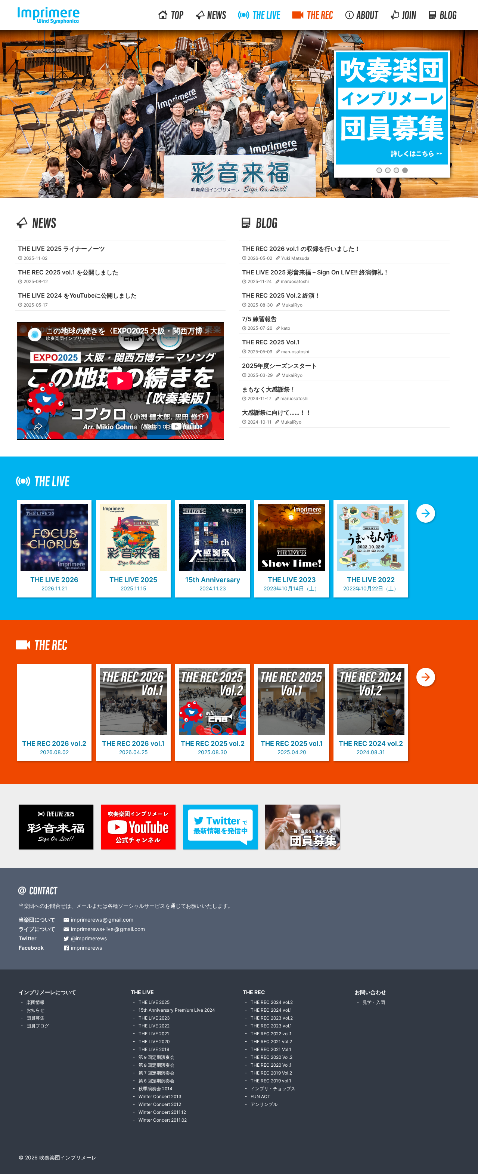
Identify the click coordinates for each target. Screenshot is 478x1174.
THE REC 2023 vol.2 (272, 1018)
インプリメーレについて (47, 992)
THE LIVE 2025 (154, 1002)
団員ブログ (38, 1026)
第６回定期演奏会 (156, 1081)
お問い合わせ (370, 992)
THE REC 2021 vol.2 (271, 1041)
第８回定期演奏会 (156, 1065)
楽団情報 (35, 1002)
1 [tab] (379, 170)
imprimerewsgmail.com (102, 920)
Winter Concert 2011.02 (163, 1120)
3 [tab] (396, 170)
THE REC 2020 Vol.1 (271, 1065)
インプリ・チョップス (273, 1088)
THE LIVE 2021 (154, 1033)
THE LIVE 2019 (154, 1049)
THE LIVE (142, 992)
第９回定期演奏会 (156, 1057)
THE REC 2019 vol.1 (271, 1081)
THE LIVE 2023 (154, 1018)
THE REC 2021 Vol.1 (271, 1049)
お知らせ (35, 1010)
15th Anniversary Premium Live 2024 (177, 1010)
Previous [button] (341, 166)
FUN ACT (260, 1096)
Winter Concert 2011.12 (162, 1112)
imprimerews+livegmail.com (108, 929)
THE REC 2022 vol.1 (271, 1033)
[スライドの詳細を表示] (392, 108)
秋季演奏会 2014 (156, 1088)
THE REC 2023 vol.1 (271, 1026)
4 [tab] (405, 170)
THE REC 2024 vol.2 (272, 1002)
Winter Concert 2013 (160, 1096)
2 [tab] (388, 170)
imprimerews (86, 948)
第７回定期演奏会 (156, 1073)
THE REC (254, 992)
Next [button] (442, 166)
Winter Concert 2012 (160, 1104)
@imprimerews (89, 938)
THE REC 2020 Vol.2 (271, 1057)
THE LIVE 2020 (154, 1041)
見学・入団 (374, 1002)
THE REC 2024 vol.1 (271, 1010)
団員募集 (35, 1018)
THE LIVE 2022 (154, 1026)
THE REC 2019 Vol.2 (271, 1073)
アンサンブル (264, 1104)
